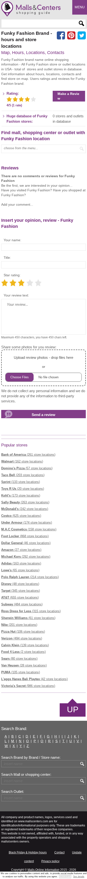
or (43, 362)
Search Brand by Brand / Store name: (30, 757)
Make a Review (68, 96)
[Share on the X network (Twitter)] (82, 35)
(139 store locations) (25, 645)
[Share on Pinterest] (71, 35)
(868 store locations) (25, 536)
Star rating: (12, 275)
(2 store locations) (23, 652)
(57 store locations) (26, 468)
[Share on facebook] (61, 35)
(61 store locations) (28, 618)
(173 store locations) (20, 495)
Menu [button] (80, 7)
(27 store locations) (21, 550)
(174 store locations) (26, 522)
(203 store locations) (22, 475)
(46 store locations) (26, 543)
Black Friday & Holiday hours (28, 852)
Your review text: (16, 295)
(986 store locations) (28, 686)
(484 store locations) (22, 604)
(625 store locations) (21, 516)
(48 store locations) (20, 584)
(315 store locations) (31, 611)
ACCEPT (65, 876)
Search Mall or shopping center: (26, 775)
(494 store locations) (21, 638)
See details (78, 876)
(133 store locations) (20, 482)
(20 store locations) (22, 488)
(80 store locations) (19, 658)
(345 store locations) (20, 590)
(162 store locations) (22, 461)
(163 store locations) (21, 563)
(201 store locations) (19, 625)
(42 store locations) (34, 679)
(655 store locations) (20, 597)
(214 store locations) (30, 577)
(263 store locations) (25, 502)
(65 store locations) (20, 570)
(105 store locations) (20, 672)
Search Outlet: (12, 792)
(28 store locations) (24, 665)
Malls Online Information (43, 869)
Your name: (12, 240)
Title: (7, 257)
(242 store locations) (24, 509)
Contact (59, 852)
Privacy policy (50, 861)
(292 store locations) (25, 556)
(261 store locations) (28, 454)
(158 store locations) (28, 529)
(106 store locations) (23, 631)
